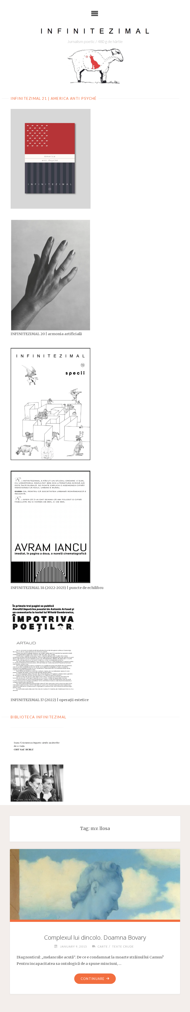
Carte (102, 946)
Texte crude (123, 946)
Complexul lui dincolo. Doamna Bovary (95, 937)
